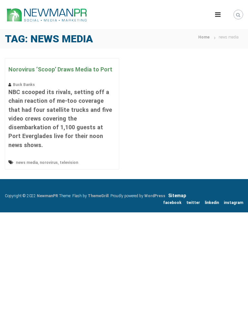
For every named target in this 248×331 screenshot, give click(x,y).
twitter (193, 202)
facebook (172, 202)
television (69, 162)
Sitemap (177, 195)
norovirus (49, 162)
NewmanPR (47, 196)
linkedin (212, 202)
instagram (233, 202)
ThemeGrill (98, 196)
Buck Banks (24, 84)
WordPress (154, 196)
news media (27, 162)
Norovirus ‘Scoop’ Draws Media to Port (60, 69)
